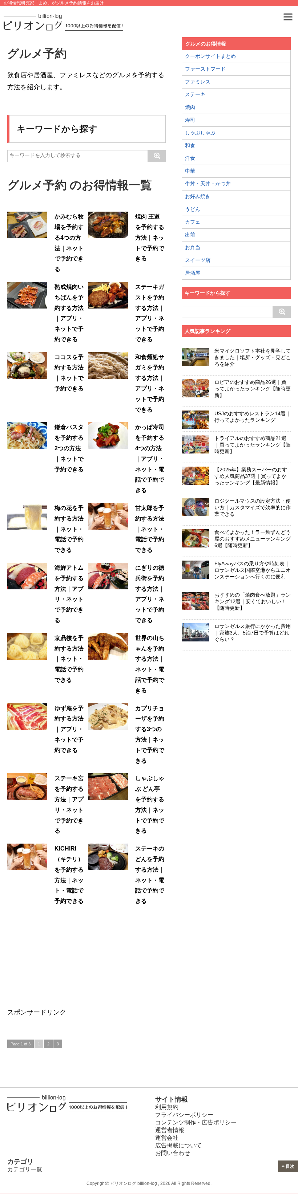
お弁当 (192, 247)
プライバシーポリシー (184, 1115)
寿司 (190, 120)
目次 (289, 1166)
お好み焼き (197, 196)
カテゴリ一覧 (24, 1169)
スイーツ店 (197, 260)
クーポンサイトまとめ (210, 56)
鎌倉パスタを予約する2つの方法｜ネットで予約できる (69, 448)
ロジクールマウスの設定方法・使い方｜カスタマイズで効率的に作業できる (252, 507)
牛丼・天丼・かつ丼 (208, 183)
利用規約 (166, 1107)
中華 (190, 171)
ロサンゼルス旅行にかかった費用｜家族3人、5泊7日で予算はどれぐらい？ (252, 632)
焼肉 (190, 107)
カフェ (192, 222)
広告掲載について (178, 1145)
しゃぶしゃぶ (200, 132)
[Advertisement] (61, 959)
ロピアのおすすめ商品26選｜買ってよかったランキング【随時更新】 (252, 388)
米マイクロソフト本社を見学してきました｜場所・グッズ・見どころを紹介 (252, 357)
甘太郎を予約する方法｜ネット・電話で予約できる (149, 529)
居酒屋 (192, 273)
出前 (190, 234)
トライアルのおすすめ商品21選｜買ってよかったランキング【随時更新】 (252, 444)
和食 (190, 145)
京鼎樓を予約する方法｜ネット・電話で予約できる (69, 659)
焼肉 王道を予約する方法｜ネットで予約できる (149, 237)
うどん (192, 209)
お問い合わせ (172, 1153)
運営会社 (166, 1138)
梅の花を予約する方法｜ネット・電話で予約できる (69, 529)
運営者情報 (169, 1130)
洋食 (190, 158)
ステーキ (195, 94)
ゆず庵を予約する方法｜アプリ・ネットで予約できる (69, 729)
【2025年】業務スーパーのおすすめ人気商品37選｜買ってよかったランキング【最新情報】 (250, 476)
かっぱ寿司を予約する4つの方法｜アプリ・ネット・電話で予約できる (149, 458)
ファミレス (197, 82)
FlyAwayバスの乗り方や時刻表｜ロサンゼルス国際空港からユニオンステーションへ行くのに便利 (252, 570)
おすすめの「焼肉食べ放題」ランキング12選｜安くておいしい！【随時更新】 (252, 601)
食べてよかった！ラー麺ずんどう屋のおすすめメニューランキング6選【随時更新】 (252, 538)
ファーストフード (205, 69)
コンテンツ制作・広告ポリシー (196, 1122)
